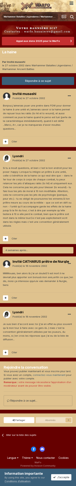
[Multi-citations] (5, 141)
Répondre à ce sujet (38, 80)
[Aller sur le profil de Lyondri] (6, 158)
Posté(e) (29, 98)
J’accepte (62, 477)
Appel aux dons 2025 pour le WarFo (38, 40)
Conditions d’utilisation (17, 481)
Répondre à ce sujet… (23, 400)
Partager (20, 420)
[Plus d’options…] (69, 96)
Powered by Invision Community (38, 465)
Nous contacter (45, 457)
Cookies (63, 457)
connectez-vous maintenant (49, 374)
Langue (12, 457)
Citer (14, 141)
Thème (26, 457)
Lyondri (18, 156)
